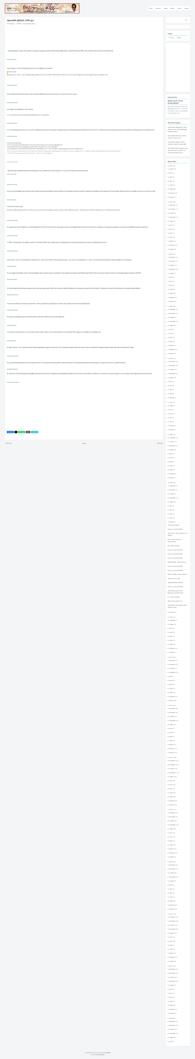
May (170, 181)
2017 (170, 657)
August (171, 169)
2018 (170, 617)
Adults (166, 8)
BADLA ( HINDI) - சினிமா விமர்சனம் (177, 574)
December (172, 205)
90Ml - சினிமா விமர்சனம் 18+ (175, 601)
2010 (170, 1018)
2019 (170, 483)
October (171, 213)
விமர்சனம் (158, 8)
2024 (170, 254)
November (172, 209)
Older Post (160, 443)
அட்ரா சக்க (96, 1052)
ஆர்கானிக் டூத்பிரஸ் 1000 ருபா (20, 20)
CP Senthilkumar (100, 1054)
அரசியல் (179, 8)
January (171, 197)
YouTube (179, 37)
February (171, 193)
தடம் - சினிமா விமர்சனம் (174, 597)
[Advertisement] (50, 37)
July (170, 173)
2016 (170, 705)
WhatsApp (21, 432)
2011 (170, 966)
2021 (170, 402)
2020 (170, 434)
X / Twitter (171, 37)
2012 (170, 914)
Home (151, 8)
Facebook (10, 432)
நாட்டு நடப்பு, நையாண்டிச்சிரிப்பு (175, 570)
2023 (170, 306)
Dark (186, 20)
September (172, 217)
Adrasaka (108, 1052)
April (170, 185)
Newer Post (8, 443)
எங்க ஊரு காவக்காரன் (173, 525)
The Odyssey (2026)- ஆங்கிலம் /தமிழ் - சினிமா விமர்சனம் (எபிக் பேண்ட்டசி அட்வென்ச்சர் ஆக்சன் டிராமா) (178, 150)
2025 (170, 202)
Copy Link (34, 432)
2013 (170, 862)
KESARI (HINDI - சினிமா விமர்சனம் (177, 562)
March (171, 189)
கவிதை (187, 8)
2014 (170, 809)
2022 (170, 358)
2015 (170, 757)
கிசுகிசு (172, 8)
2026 (170, 166)
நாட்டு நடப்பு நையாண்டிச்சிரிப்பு (175, 529)
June (170, 177)
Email (28, 432)
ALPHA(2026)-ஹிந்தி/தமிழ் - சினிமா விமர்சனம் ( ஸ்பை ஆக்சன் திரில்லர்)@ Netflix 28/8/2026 (177, 129)
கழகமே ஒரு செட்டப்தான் (174, 578)
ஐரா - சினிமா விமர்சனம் (174, 546)
